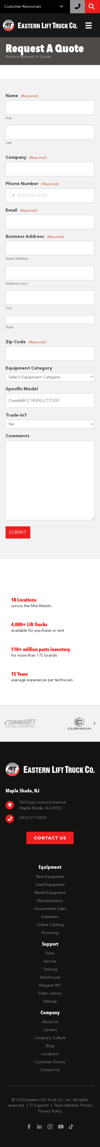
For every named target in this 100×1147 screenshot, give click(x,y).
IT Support (39, 1105)
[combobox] (11, 195)
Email (21, 210)
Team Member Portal (72, 1105)
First (9, 118)
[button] (5, 723)
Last (9, 143)
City (9, 308)
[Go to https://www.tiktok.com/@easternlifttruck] (71, 1127)
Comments (17, 435)
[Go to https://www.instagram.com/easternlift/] (50, 1127)
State (10, 327)
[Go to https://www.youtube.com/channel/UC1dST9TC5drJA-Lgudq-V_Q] (60, 1127)
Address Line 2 (17, 283)
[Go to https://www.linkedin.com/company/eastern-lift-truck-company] (39, 1127)
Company (26, 157)
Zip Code (26, 341)
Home (11, 56)
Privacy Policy (50, 1111)
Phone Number (32, 183)
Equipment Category (29, 368)
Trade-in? (16, 415)
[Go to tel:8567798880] (50, 818)
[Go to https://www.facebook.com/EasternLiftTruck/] (28, 1127)
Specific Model (22, 388)
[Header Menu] (88, 25)
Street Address (17, 259)
